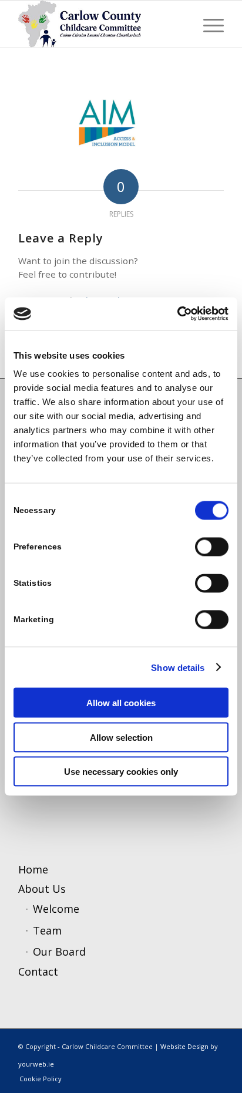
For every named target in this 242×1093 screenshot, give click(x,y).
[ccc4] (100, 24)
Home (33, 869)
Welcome (56, 909)
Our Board (59, 951)
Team (47, 930)
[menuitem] (207, 24)
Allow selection (121, 737)
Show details (177, 667)
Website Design (184, 1046)
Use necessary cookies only (121, 772)
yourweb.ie (36, 1064)
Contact (38, 971)
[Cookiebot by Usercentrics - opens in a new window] (177, 314)
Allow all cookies (121, 703)
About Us (42, 889)
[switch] (211, 547)
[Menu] (207, 24)
